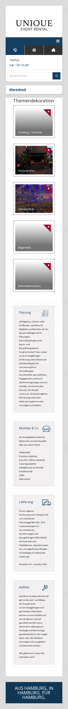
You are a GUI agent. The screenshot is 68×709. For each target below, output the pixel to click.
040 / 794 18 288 (19, 65)
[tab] (15, 50)
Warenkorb (17, 89)
